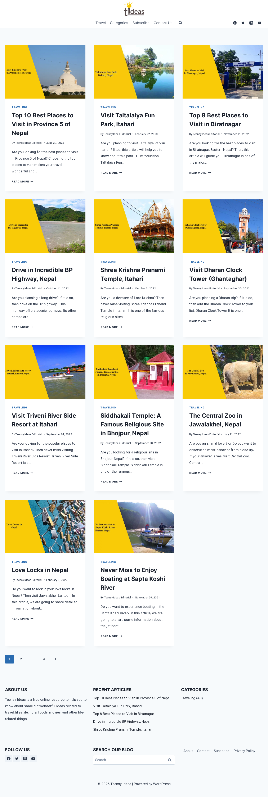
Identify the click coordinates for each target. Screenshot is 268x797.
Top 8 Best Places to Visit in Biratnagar (123, 714)
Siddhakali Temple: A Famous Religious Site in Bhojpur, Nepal (132, 424)
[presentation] (45, 72)
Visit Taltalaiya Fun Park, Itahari (117, 706)
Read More (23, 181)
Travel (100, 23)
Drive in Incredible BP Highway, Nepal (121, 721)
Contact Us (163, 23)
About (188, 751)
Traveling (19, 107)
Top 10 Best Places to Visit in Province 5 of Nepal (42, 124)
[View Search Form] (178, 23)
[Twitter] (243, 22)
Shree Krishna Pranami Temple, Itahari (122, 729)
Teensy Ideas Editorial (28, 142)
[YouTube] (259, 22)
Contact (203, 751)
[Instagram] (251, 22)
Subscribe (141, 23)
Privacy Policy (244, 751)
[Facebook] (234, 22)
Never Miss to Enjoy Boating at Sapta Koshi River (132, 578)
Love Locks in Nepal (40, 570)
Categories (119, 23)
